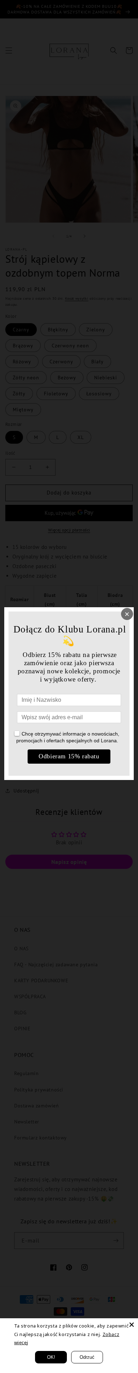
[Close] (131, 1324)
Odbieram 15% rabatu (69, 756)
